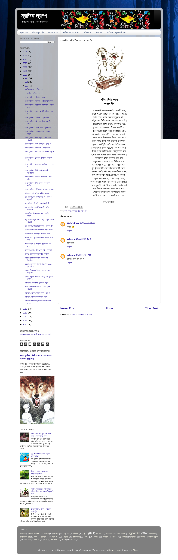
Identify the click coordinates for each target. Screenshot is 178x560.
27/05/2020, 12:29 (83, 255)
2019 (25, 309)
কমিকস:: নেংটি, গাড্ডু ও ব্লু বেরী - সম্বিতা (38, 250)
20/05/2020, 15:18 (87, 223)
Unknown (71, 239)
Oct (27, 78)
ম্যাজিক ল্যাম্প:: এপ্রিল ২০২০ (35, 89)
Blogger (136, 550)
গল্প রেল (98, 534)
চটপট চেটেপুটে (121, 534)
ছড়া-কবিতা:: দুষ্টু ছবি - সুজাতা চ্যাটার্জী (37, 203)
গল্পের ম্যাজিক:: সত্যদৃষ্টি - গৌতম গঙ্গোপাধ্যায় (39, 101)
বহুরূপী (66, 537)
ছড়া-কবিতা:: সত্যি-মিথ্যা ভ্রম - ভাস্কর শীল (39, 226)
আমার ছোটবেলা (34, 534)
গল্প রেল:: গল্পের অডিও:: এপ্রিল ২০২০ (37, 193)
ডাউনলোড (87, 32)
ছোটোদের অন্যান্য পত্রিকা (116, 32)
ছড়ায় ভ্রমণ (152, 534)
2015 (25, 324)
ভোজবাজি (105, 537)
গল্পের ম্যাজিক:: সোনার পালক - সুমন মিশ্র (38, 127)
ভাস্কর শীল (76, 211)
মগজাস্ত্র (124, 537)
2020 (25, 75)
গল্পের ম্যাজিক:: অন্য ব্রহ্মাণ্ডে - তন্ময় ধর (38, 144)
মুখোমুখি (133, 537)
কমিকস (75, 533)
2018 (25, 313)
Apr (27, 86)
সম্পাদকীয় (54, 539)
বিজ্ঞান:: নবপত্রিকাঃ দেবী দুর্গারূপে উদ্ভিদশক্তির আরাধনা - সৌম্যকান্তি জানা (42, 491)
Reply (69, 230)
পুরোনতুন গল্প (44, 537)
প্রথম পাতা (24, 32)
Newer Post (67, 308)
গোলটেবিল (109, 534)
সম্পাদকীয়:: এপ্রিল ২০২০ (33, 93)
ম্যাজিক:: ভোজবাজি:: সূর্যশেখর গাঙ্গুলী (36, 283)
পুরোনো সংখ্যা (53, 32)
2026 (25, 51)
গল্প (85, 533)
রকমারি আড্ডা (27, 540)
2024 (25, 59)
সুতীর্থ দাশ (84, 211)
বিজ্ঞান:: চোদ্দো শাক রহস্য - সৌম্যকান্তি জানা (39, 472)
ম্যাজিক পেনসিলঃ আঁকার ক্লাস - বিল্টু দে (37, 293)
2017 (25, 317)
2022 (25, 67)
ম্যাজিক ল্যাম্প (34, 16)
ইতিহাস (46, 534)
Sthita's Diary (73, 223)
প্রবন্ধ (54, 536)
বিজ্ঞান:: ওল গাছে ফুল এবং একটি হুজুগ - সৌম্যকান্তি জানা (41, 435)
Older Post (151, 308)
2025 (25, 55)
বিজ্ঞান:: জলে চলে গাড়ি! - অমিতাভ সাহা (37, 233)
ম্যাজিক (143, 537)
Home (109, 308)
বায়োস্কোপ (76, 537)
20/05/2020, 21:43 (83, 239)
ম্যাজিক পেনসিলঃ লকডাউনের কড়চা (36, 297)
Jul (26, 82)
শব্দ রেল (45, 540)
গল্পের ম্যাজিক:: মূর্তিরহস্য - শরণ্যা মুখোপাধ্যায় (39, 189)
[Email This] (71, 207)
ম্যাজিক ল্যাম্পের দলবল (71, 32)
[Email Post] (66, 207)
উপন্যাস (56, 534)
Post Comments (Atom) (82, 314)
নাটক (35, 537)
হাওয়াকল (72, 540)
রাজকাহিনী (36, 540)
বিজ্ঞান (86, 536)
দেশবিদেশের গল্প (25, 537)
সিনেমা (64, 539)
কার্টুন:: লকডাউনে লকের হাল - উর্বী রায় (37, 254)
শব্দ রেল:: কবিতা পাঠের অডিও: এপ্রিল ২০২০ (39, 230)
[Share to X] (76, 207)
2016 (25, 320)
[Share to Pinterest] (81, 207)
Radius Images (114, 550)
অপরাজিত (23, 534)
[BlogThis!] (74, 207)
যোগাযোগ (99, 32)
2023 (25, 63)
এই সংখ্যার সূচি (38, 32)
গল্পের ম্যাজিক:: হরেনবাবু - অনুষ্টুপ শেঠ (37, 117)
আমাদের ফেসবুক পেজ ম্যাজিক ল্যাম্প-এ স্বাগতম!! (35, 334)
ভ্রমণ (114, 536)
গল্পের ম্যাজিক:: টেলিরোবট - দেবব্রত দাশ (37, 148)
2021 (25, 71)
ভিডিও (96, 537)
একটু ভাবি (66, 534)
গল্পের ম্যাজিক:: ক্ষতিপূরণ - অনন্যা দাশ (37, 97)
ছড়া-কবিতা (68, 211)
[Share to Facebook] (79, 207)
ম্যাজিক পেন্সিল (153, 537)
